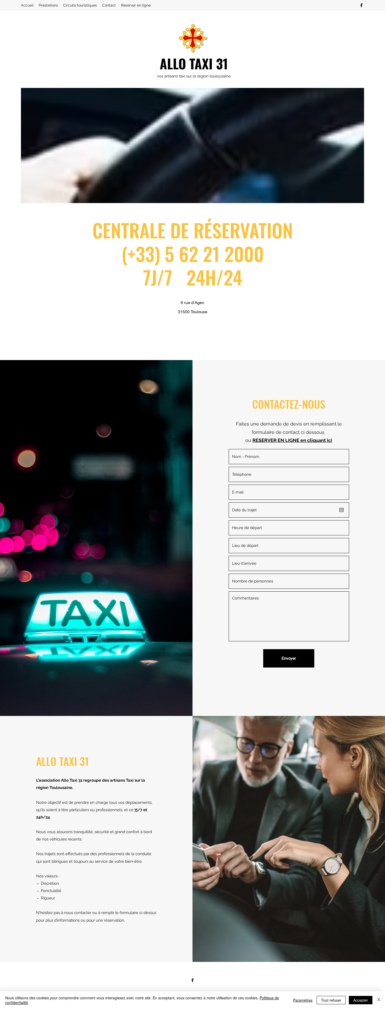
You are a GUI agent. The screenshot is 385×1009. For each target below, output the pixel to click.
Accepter (360, 1000)
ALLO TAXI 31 (194, 63)
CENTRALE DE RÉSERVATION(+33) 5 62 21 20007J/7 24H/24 (192, 253)
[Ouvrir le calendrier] (341, 510)
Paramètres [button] (302, 1000)
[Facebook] (361, 5)
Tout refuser (331, 1000)
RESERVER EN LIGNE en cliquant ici (292, 440)
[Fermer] (379, 1000)
